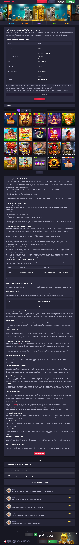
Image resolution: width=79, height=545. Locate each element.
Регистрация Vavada (39, 453)
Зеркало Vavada (39, 98)
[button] (1, 12)
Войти (51, 1)
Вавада (26, 235)
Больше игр (39, 172)
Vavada (19, 343)
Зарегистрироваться (42, 1)
